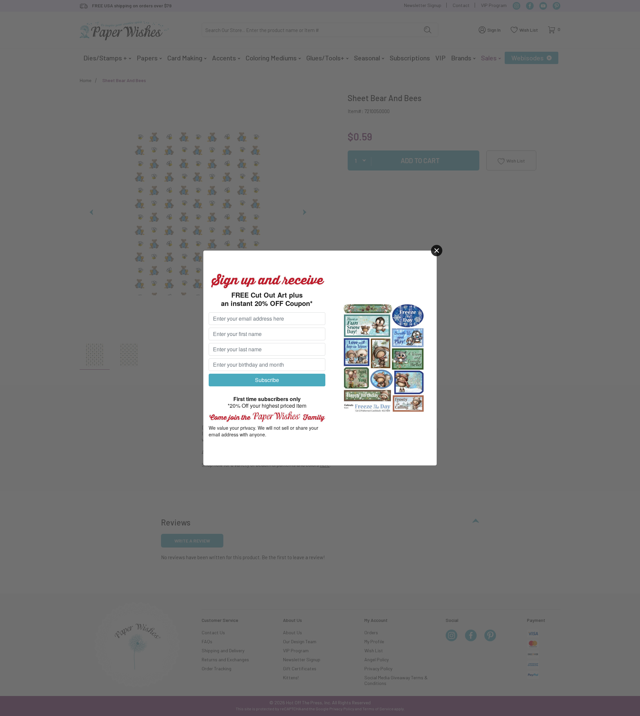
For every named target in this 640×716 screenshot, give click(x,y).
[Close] (436, 250)
